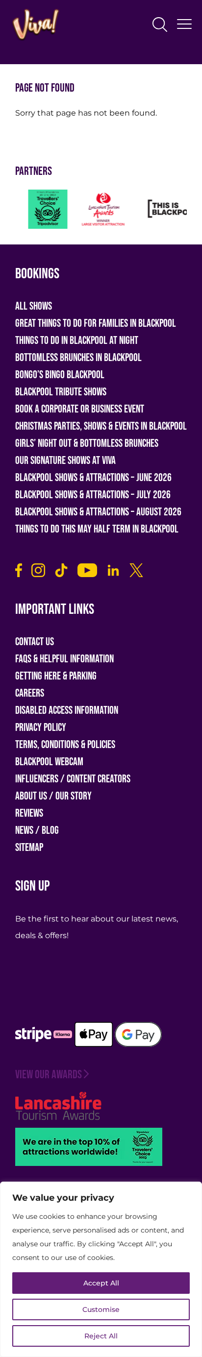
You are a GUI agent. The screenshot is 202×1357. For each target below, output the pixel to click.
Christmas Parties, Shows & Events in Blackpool (101, 426)
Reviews (29, 813)
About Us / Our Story (53, 796)
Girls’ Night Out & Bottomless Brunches (86, 443)
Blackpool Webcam (49, 762)
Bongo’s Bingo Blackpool (59, 375)
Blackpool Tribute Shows (60, 392)
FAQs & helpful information (64, 659)
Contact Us (34, 642)
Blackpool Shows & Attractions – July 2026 (93, 495)
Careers (29, 693)
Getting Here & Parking (56, 676)
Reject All (101, 1336)
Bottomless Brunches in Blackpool (78, 357)
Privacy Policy (40, 727)
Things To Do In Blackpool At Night (76, 340)
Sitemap (29, 847)
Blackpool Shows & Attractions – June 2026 (93, 478)
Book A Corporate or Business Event (79, 409)
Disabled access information (66, 710)
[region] (101, 1269)
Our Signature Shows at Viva (65, 460)
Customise (101, 1309)
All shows (33, 306)
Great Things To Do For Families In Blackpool (95, 323)
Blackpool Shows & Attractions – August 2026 (98, 512)
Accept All (101, 1283)
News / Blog (37, 830)
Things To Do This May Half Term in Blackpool (96, 529)
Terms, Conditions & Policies (65, 744)
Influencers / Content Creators (72, 779)
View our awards (48, 1074)
